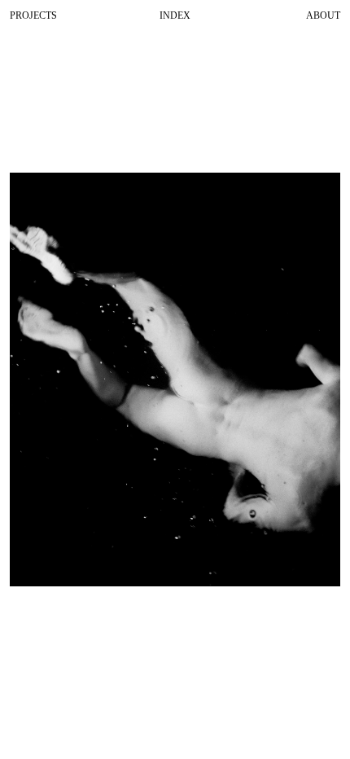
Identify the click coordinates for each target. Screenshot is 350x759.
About (323, 15)
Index (175, 15)
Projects (33, 15)
